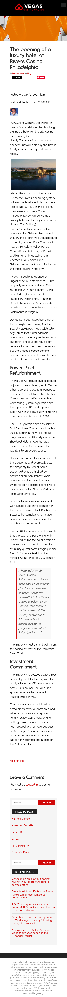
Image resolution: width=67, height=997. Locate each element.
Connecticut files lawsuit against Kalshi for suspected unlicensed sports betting (31, 881)
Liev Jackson (18, 73)
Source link (17, 760)
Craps (15, 838)
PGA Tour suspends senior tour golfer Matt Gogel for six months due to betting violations (33, 907)
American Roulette (23, 825)
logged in (32, 784)
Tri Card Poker (20, 845)
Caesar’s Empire (21, 852)
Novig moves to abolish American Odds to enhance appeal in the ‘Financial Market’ (31, 933)
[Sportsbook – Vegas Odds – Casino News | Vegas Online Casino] (33, 10)
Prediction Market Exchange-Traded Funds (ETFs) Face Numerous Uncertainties (33, 894)
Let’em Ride (19, 832)
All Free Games (21, 818)
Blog (29, 73)
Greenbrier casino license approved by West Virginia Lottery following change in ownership (33, 920)
